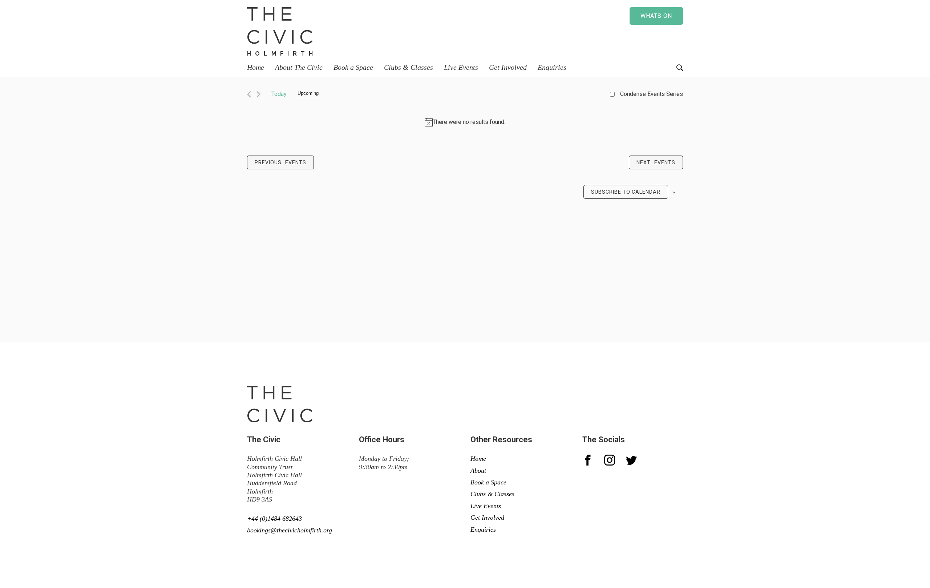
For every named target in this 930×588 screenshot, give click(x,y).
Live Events (461, 67)
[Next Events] (258, 94)
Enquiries (552, 67)
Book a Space (353, 67)
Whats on (656, 15)
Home (255, 67)
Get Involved (508, 67)
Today (279, 93)
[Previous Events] (249, 94)
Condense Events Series (651, 93)
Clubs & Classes (408, 67)
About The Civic (299, 67)
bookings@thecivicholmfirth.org (289, 530)
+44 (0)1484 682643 (274, 518)
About (478, 470)
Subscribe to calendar (625, 192)
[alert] (465, 122)
